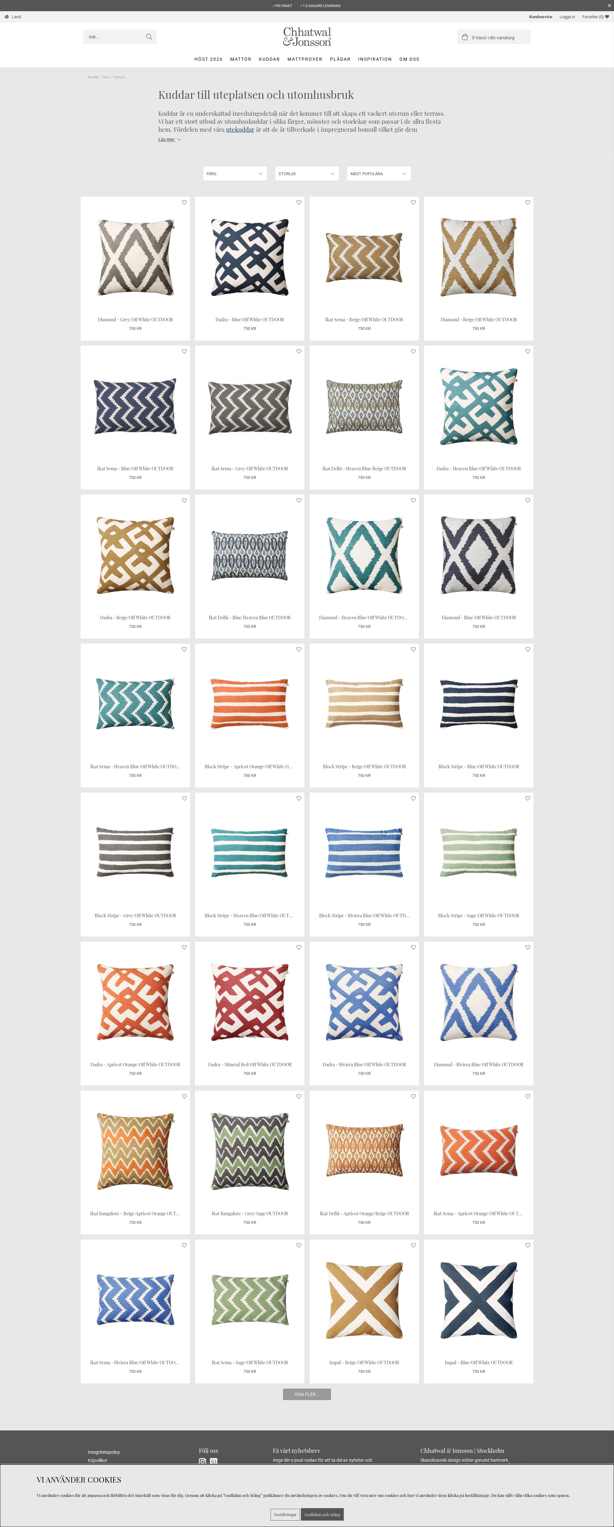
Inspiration (375, 59)
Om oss (409, 59)
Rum (106, 77)
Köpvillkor (97, 1460)
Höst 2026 (208, 59)
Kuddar (269, 59)
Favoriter (593, 16)
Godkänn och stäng (322, 1514)
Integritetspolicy (104, 1452)
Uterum (119, 77)
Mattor (241, 59)
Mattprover (305, 59)
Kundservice (540, 16)
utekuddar (240, 129)
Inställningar (285, 1514)
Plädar (340, 59)
